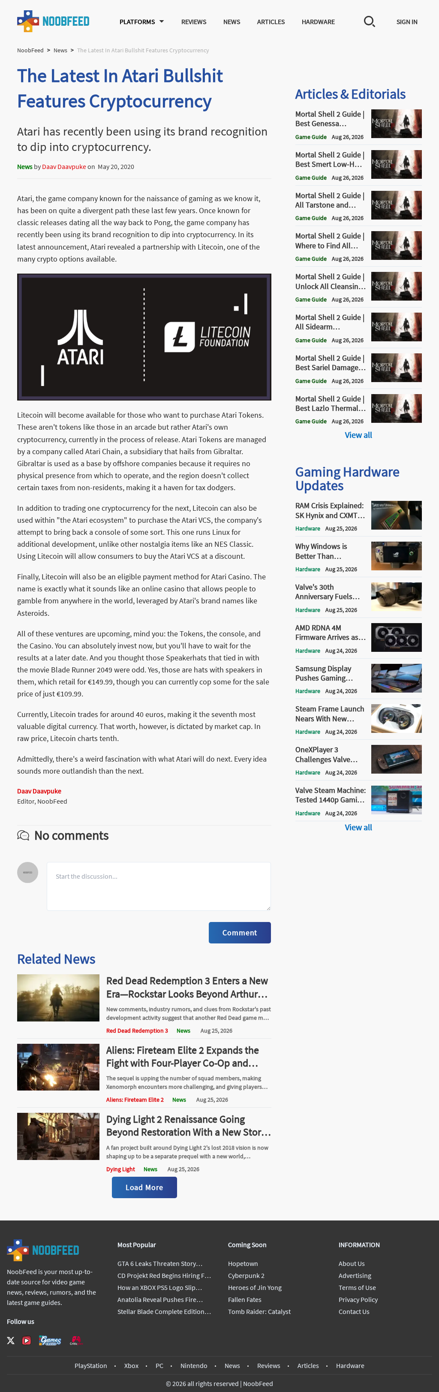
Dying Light (120, 1169)
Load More (144, 1187)
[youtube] (26, 1340)
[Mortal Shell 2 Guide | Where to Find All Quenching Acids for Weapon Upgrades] (396, 257)
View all (358, 434)
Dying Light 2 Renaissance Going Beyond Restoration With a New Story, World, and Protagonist (187, 1131)
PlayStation (91, 1365)
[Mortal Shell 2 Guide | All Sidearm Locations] (396, 338)
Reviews (193, 21)
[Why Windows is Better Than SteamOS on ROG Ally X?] (396, 567)
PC (159, 1365)
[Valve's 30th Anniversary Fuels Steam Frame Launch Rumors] (396, 608)
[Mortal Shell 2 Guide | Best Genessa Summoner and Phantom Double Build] (396, 135)
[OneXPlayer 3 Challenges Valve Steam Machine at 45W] (396, 771)
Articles (271, 21)
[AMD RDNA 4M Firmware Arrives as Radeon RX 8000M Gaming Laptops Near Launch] (396, 649)
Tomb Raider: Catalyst (259, 1311)
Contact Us (354, 1311)
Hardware (318, 21)
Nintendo (193, 1365)
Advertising (355, 1275)
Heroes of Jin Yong (255, 1287)
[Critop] (76, 1340)
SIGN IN (407, 21)
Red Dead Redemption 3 (137, 1030)
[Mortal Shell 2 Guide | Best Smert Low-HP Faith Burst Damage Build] (396, 176)
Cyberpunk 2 (246, 1275)
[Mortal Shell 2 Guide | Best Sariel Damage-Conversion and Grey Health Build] (396, 379)
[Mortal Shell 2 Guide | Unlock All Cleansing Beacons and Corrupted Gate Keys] (396, 298)
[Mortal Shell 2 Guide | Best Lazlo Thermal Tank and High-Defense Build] (396, 420)
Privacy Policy (358, 1299)
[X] (11, 1340)
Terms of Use (357, 1287)
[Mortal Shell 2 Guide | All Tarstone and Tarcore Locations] (396, 217)
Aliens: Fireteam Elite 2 (135, 1099)
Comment (240, 932)
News (231, 21)
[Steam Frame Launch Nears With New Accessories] (396, 730)
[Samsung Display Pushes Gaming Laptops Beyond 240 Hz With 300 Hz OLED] (396, 690)
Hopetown (243, 1263)
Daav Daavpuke (64, 166)
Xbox (131, 1365)
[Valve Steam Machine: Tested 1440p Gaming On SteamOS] (396, 811)
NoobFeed (30, 50)
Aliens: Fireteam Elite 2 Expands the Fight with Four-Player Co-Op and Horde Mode (182, 1062)
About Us (352, 1263)
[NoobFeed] (53, 21)
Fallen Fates (245, 1299)
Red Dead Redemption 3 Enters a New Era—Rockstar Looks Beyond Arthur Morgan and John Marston (187, 993)
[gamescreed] (50, 1340)
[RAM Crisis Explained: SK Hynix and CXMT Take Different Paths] (396, 527)
